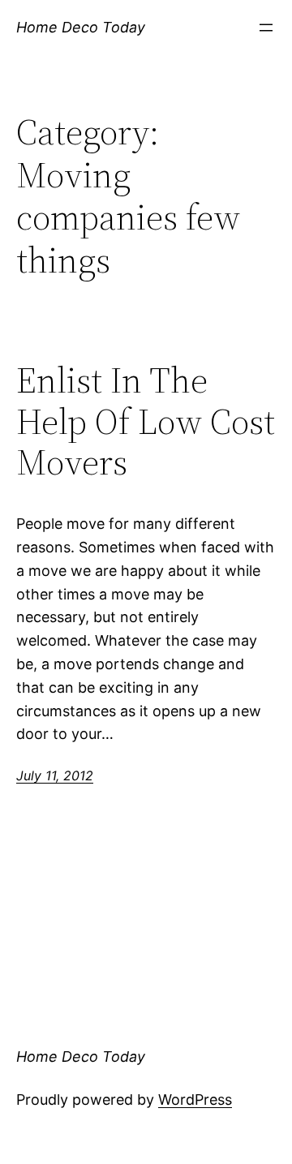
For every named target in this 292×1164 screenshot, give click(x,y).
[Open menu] (266, 27)
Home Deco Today (80, 27)
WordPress (195, 1099)
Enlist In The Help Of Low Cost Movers (145, 421)
